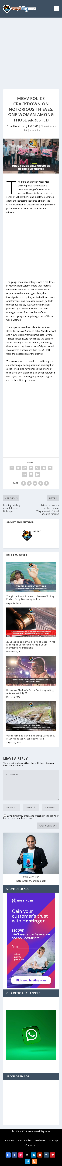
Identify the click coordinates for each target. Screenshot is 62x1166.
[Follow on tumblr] (46, 1155)
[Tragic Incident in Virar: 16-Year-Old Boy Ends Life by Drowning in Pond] (31, 577)
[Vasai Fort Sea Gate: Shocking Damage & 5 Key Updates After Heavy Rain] (31, 716)
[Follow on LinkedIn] (33, 1155)
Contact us (31, 1145)
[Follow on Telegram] (27, 1161)
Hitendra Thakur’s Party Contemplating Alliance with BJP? (30, 691)
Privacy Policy (24, 1140)
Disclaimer (40, 1140)
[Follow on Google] (8, 1155)
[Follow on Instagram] (20, 1155)
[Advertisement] (31, 50)
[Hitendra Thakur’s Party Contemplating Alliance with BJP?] (31, 671)
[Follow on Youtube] (39, 1155)
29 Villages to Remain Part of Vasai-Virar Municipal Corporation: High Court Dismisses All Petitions (30, 644)
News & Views (48, 126)
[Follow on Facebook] (14, 1155)
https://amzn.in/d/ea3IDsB (31, 880)
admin (20, 126)
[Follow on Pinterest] (52, 1155)
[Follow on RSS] (34, 1161)
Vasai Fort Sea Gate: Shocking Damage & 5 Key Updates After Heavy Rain (30, 737)
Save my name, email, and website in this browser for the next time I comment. (31, 817)
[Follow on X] (27, 1155)
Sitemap (53, 1140)
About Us (9, 1140)
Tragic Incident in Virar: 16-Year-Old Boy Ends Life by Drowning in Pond (30, 598)
